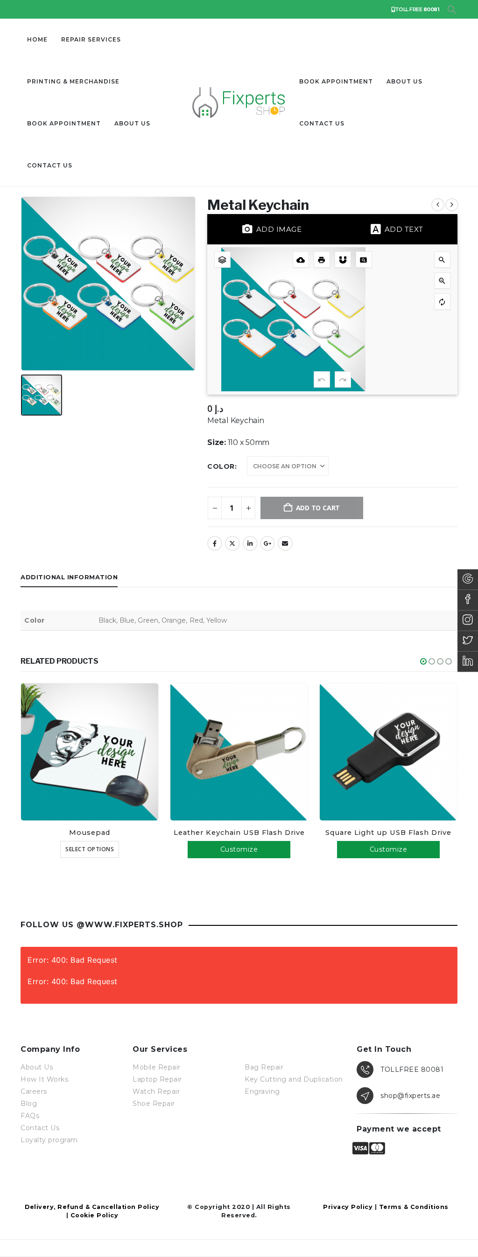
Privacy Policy (348, 1206)
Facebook (214, 543)
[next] (451, 204)
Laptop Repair (157, 1079)
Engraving (262, 1091)
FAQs (30, 1115)
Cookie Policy (94, 1215)
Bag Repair (264, 1067)
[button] (451, 10)
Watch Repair (156, 1091)
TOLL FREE (417, 9)
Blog (29, 1103)
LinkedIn (250, 543)
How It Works (44, 1079)
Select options (89, 849)
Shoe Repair (154, 1103)
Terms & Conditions (414, 1206)
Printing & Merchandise (73, 81)
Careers (34, 1091)
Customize (239, 849)
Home (37, 39)
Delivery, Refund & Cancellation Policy (92, 1206)
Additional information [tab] (69, 577)
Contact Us (40, 1128)
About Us (132, 123)
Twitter (232, 543)
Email (285, 543)
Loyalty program (49, 1140)
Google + (267, 543)
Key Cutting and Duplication (294, 1079)
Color (221, 466)
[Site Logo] (239, 102)
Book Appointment (64, 123)
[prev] (437, 204)
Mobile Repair (157, 1067)
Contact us (49, 165)
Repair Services (91, 39)
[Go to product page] (89, 751)
